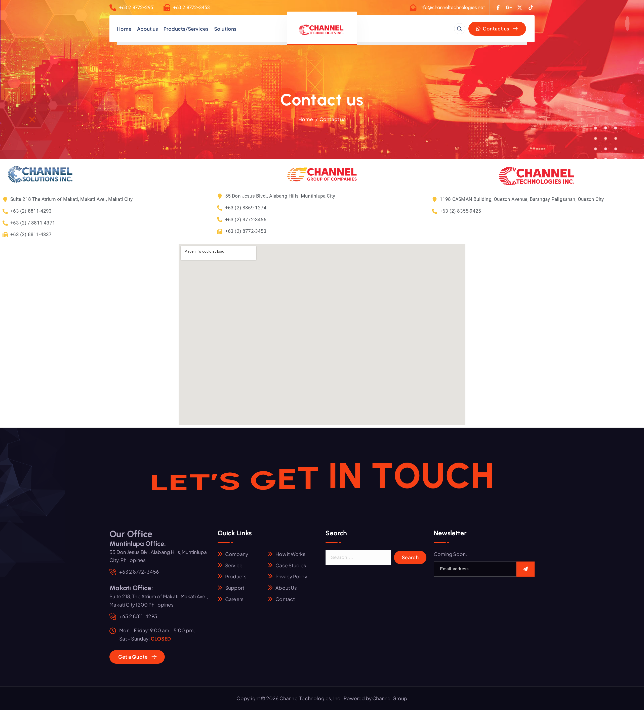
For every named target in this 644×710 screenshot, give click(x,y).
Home (124, 29)
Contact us (495, 28)
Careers (234, 599)
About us (147, 29)
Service (234, 565)
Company (236, 554)
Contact (285, 599)
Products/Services (186, 29)
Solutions (225, 29)
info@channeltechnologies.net (452, 7)
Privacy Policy (291, 576)
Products (236, 576)
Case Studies (290, 565)
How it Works (290, 554)
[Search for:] (358, 557)
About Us (286, 588)
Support (234, 588)
